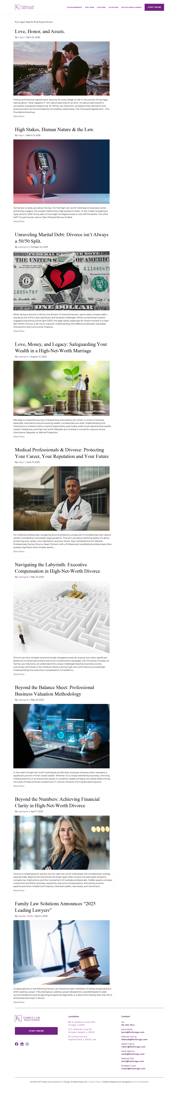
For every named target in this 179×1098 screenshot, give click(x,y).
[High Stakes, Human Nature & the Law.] (61, 171)
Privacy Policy (94, 1082)
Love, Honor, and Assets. (40, 31)
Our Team (89, 7)
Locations (113, 7)
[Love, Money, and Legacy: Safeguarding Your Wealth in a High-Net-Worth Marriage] (61, 388)
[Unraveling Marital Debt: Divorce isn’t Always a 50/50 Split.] (61, 280)
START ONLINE (154, 7)
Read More (18, 116)
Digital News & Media (131, 7)
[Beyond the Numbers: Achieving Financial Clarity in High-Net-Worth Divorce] (61, 842)
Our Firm (101, 7)
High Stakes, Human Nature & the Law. (54, 129)
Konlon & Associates (140, 1082)
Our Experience (74, 7)
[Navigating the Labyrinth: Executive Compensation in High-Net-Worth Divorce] (61, 617)
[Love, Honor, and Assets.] (61, 68)
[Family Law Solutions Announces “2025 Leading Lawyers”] (61, 952)
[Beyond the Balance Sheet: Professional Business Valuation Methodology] (61, 736)
